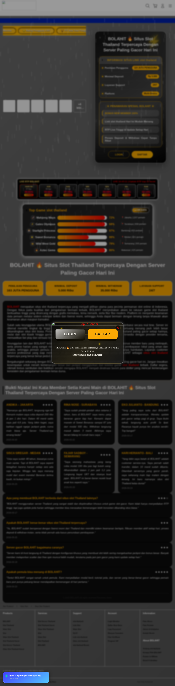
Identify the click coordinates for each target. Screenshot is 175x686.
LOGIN (70, 334)
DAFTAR (102, 334)
